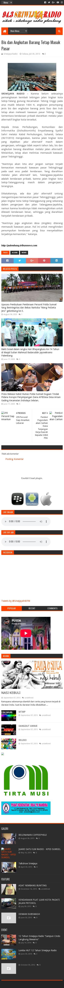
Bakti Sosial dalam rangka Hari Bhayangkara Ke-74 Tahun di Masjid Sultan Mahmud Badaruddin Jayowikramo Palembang (30, 352)
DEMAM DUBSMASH (29, 914)
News (24, 253)
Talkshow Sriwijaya (28, 863)
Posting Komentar (14, 459)
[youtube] (58, 2)
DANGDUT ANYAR (28, 726)
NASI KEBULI (10, 693)
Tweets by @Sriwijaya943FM (15, 601)
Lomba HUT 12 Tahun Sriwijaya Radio (38, 950)
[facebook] (45, 2)
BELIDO (23, 740)
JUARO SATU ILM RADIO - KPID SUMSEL (40, 849)
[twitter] (49, 2)
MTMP (22, 711)
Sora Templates (27, 984)
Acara (15, 253)
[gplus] (53, 2)
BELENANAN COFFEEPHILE (33, 835)
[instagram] (61, 2)
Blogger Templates (46, 984)
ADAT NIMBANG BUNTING (33, 885)
